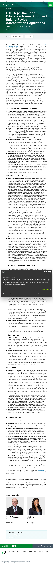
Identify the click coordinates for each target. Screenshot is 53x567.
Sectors (24, 551)
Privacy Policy (8, 558)
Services (18, 551)
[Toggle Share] (9, 29)
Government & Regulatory (14, 535)
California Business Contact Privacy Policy (31, 558)
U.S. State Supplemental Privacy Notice (17, 558)
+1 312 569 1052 (30, 522)
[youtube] (50, 546)
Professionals (12, 551)
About (35, 551)
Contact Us (3, 558)
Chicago (29, 521)
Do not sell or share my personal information (14, 293)
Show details (45, 289)
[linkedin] (38, 546)
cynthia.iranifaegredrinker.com (34, 523)
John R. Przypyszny (17, 36)
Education (11, 537)
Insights (30, 551)
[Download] (6, 29)
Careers (46, 551)
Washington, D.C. (9, 521)
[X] (47, 546)
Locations (41, 551)
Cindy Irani (29, 36)
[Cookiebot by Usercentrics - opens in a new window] (45, 272)
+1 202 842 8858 (9, 522)
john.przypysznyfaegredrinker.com (13, 523)
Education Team (41, 470)
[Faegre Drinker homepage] (10, 5)
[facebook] (41, 546)
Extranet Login (12, 554)
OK (39, 293)
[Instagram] (44, 546)
